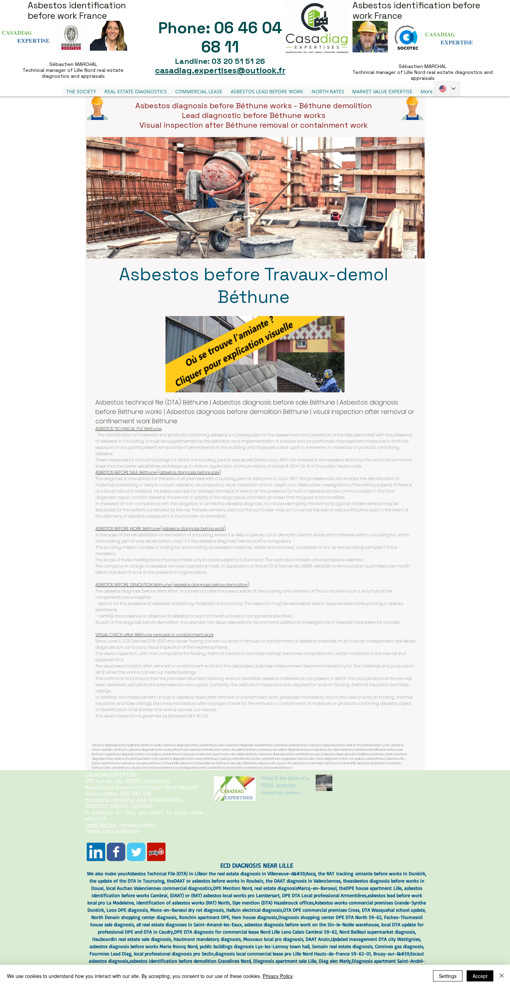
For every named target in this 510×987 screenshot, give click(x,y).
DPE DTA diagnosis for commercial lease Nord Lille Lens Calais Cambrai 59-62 (255, 932)
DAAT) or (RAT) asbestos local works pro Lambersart (225, 895)
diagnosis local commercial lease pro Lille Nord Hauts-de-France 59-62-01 (293, 953)
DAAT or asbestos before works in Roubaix (218, 881)
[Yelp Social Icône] (156, 852)
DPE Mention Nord (232, 888)
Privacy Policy (278, 975)
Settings (448, 975)
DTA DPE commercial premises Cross (321, 910)
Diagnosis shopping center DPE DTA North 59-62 (330, 917)
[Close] (502, 975)
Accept (480, 975)
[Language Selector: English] (447, 88)
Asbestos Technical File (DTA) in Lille (165, 873)
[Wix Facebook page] (116, 852)
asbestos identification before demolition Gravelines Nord (190, 961)
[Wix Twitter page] (136, 852)
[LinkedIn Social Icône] (96, 852)
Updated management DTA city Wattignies (375, 939)
